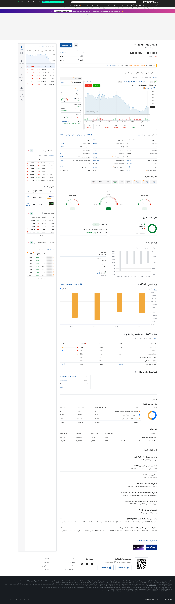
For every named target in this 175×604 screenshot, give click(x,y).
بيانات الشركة (148, 77)
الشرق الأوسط (88, 8)
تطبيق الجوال (71, 562)
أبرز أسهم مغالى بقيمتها (38, 249)
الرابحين (45, 155)
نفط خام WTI (51, 72)
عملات (53, 46)
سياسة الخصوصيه (15, 599)
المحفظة (73, 566)
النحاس (52, 78)
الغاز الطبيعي (51, 84)
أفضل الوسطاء (50, 187)
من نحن (47, 558)
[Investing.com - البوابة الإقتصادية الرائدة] (150, 2)
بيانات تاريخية (136, 77)
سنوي (155, 288)
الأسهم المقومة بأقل (67, 8)
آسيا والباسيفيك (80, 8)
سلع (43, 46)
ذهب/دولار (52, 66)
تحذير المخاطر (6, 599)
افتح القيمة (64, 52)
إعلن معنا (46, 562)
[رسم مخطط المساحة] (151, 82)
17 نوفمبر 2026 (96, 160)
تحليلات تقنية (151, 176)
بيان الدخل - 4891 (148, 284)
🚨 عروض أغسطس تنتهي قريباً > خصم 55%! (53, 1)
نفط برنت (52, 75)
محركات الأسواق (49, 150)
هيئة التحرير (46, 569)
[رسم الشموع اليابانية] (155, 82)
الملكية (154, 399)
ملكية (142, 77)
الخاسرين (39, 155)
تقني (132, 73)
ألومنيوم (52, 81)
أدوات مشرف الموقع (70, 569)
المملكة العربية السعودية (139, 8)
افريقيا (74, 8)
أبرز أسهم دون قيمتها (49, 249)
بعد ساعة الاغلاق (107, 8)
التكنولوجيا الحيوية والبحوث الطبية (68, 376)
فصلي (150, 288)
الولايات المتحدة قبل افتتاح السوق (119, 8)
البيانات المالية (139, 73)
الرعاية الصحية (63, 380)
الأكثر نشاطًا (51, 155)
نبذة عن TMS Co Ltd (147, 372)
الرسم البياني (149, 73)
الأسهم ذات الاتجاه (49, 213)
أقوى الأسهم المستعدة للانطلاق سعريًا (45, 243)
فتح (120, 364)
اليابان (61, 387)
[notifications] (22, 1)
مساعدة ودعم (45, 566)
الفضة (53, 69)
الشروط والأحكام (25, 599)
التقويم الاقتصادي (96, 5)
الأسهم (154, 8)
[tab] (153, 182)
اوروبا (93, 8)
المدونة (73, 558)
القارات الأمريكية (99, 8)
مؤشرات (47, 46)
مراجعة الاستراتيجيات (111, 65)
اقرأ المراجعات (28, 197)
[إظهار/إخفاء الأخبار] (119, 82)
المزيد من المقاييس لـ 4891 (67, 135)
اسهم (39, 46)
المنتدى (127, 73)
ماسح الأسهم (87, 5)
